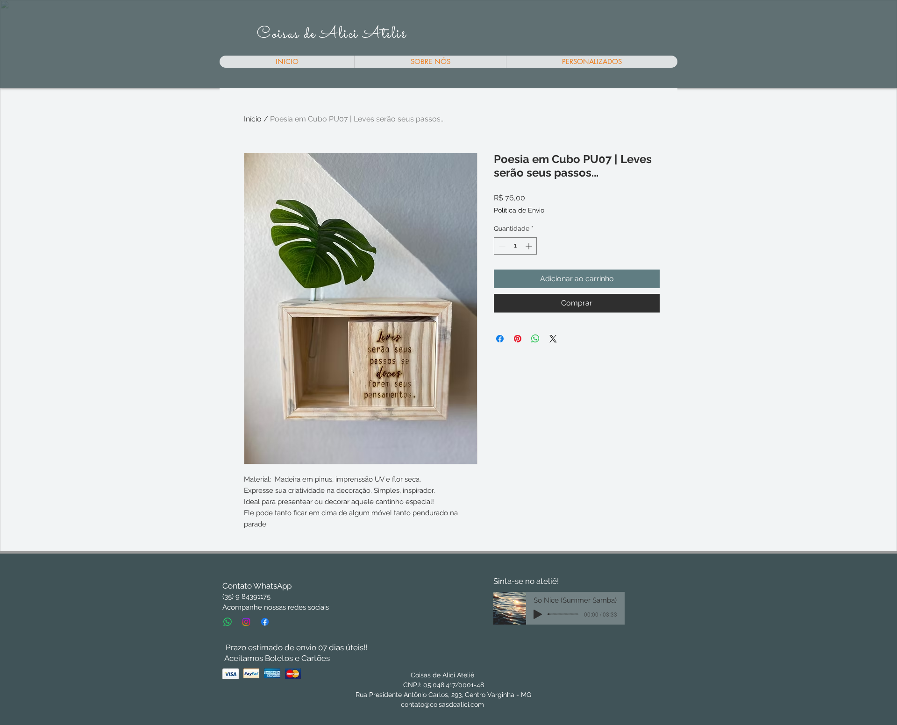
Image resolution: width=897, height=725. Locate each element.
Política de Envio (519, 210)
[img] (230, 673)
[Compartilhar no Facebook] (499, 338)
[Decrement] (501, 246)
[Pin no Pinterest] (517, 338)
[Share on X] (553, 338)
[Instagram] (246, 622)
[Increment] (529, 246)
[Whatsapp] (227, 622)
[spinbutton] (515, 246)
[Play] (538, 614)
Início (253, 118)
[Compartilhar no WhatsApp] (535, 338)
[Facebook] (265, 622)
